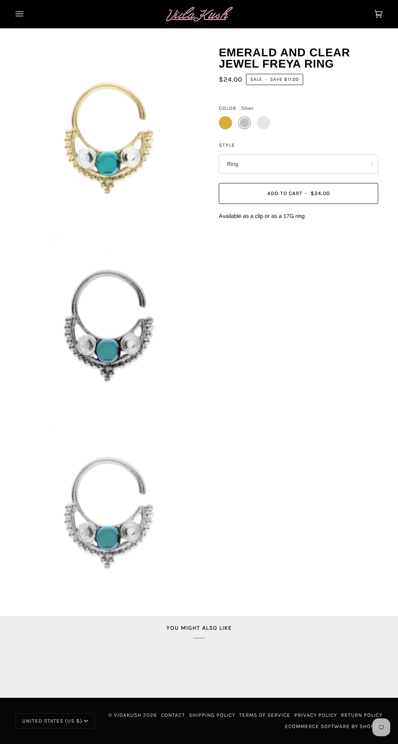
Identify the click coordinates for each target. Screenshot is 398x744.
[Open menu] (27, 14)
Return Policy (361, 715)
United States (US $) (52, 721)
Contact (173, 715)
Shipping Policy (212, 715)
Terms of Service (264, 715)
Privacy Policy (315, 715)
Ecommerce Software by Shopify (333, 726)
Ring (232, 164)
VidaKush (127, 715)
